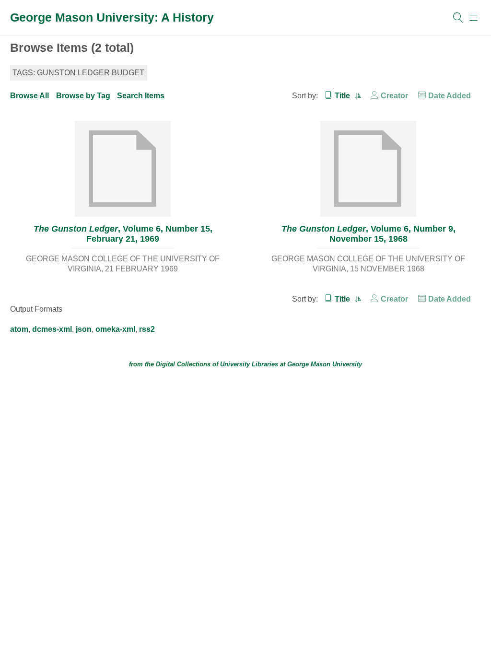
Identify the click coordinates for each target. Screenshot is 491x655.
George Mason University (324, 364)
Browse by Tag (83, 96)
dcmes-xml (52, 329)
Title (343, 96)
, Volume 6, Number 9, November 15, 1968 (368, 234)
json (84, 329)
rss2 (147, 329)
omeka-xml (115, 329)
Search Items (140, 96)
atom (19, 329)
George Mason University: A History (112, 17)
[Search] (458, 17)
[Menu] (473, 17)
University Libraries (249, 364)
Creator (394, 96)
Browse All (29, 96)
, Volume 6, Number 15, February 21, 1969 (123, 234)
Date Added (449, 96)
